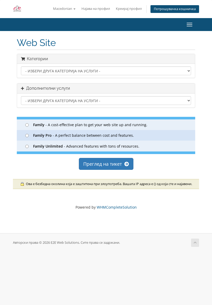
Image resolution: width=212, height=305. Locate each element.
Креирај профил (129, 8)
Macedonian (63, 8)
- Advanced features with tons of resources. (86, 146)
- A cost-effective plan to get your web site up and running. (90, 124)
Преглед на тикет (103, 164)
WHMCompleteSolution (117, 207)
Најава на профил (95, 8)
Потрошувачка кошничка (175, 9)
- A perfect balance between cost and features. (83, 135)
